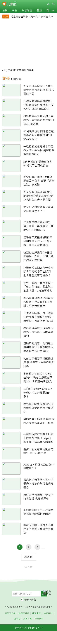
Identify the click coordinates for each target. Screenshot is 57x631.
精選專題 (36, 613)
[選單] (53, 4)
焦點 (5, 10)
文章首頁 (27, 619)
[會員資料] (48, 4)
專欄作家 (39, 619)
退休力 (17, 619)
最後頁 (28, 557)
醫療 (39, 10)
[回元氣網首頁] (11, 4)
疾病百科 (48, 613)
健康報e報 (30, 599)
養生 (14, 10)
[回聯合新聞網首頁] (4, 4)
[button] (53, 10)
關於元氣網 (10, 613)
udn (4, 70)
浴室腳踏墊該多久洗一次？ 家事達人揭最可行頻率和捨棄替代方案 (32, 17)
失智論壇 (27, 10)
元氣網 (11, 70)
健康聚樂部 (24, 613)
